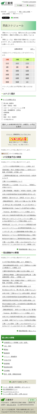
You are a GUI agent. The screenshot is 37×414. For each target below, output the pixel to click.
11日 (27, 71)
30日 (7, 82)
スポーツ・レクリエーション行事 (14, 108)
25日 (27, 78)
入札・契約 (7, 346)
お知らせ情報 (6, 13)
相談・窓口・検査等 (9, 117)
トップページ (12, 11)
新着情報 (7, 363)
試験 (4, 115)
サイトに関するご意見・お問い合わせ (15, 394)
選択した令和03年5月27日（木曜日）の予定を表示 (18, 126)
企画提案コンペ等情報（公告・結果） (16, 342)
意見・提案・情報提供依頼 (12, 374)
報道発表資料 (8, 367)
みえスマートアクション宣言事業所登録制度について (19, 228)
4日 (27, 67)
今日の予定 (7, 360)
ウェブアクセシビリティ (11, 392)
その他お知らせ (8, 119)
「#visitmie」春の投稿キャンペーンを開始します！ (18, 212)
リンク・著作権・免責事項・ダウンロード (16, 387)
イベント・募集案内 (10, 356)
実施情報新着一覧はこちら (27, 249)
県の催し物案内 (8, 103)
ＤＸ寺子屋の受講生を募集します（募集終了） (17, 262)
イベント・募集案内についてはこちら (18, 134)
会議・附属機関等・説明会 (12, 110)
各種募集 (6, 112)
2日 (7, 67)
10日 (17, 71)
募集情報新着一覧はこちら (27, 331)
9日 (7, 71)
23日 (7, 78)
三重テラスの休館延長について (12, 181)
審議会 (6, 349)
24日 (17, 78)
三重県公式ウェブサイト (7, 3)
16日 (7, 74)
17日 (17, 74)
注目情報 (7, 370)
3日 (17, 67)
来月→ (32, 49)
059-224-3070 (11, 405)
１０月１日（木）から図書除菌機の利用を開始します (19, 231)
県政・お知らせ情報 (24, 11)
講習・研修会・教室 (9, 105)
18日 (27, 74)
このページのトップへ (19, 382)
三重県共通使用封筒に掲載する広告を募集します (18, 271)
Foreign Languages (29, 2)
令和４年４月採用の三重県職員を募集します (16, 286)
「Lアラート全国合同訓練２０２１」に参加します (18, 166)
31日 (17, 82)
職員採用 (7, 353)
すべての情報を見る (9, 99)
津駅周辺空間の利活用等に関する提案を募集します (18, 300)
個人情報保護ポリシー (10, 389)
